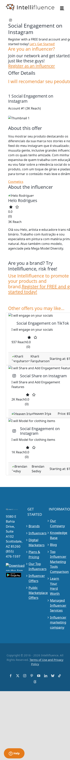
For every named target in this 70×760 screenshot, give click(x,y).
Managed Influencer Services (56, 605)
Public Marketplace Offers (35, 592)
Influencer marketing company (56, 622)
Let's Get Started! (42, 44)
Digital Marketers (35, 542)
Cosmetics (15, 182)
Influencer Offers (35, 578)
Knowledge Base (56, 535)
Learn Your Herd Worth (55, 586)
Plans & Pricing (34, 554)
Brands (34, 526)
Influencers (35, 533)
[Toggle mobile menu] (62, 8)
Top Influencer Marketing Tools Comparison (56, 561)
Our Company (56, 523)
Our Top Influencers (35, 566)
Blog (53, 544)
